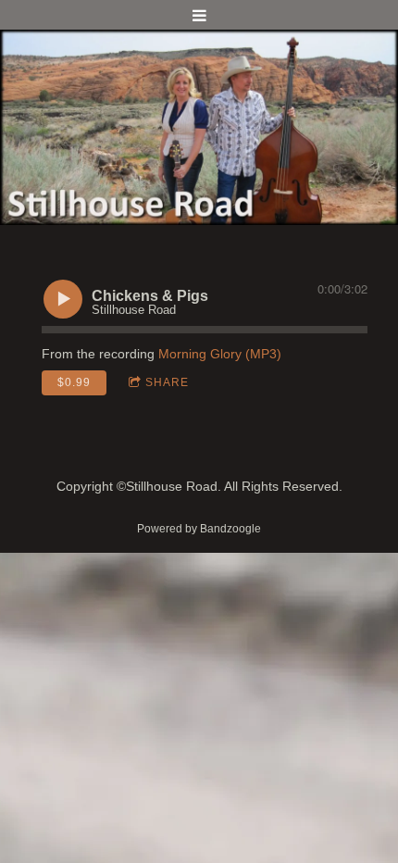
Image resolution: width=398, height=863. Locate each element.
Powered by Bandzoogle (199, 528)
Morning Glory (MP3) (219, 353)
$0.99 (74, 382)
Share (167, 382)
